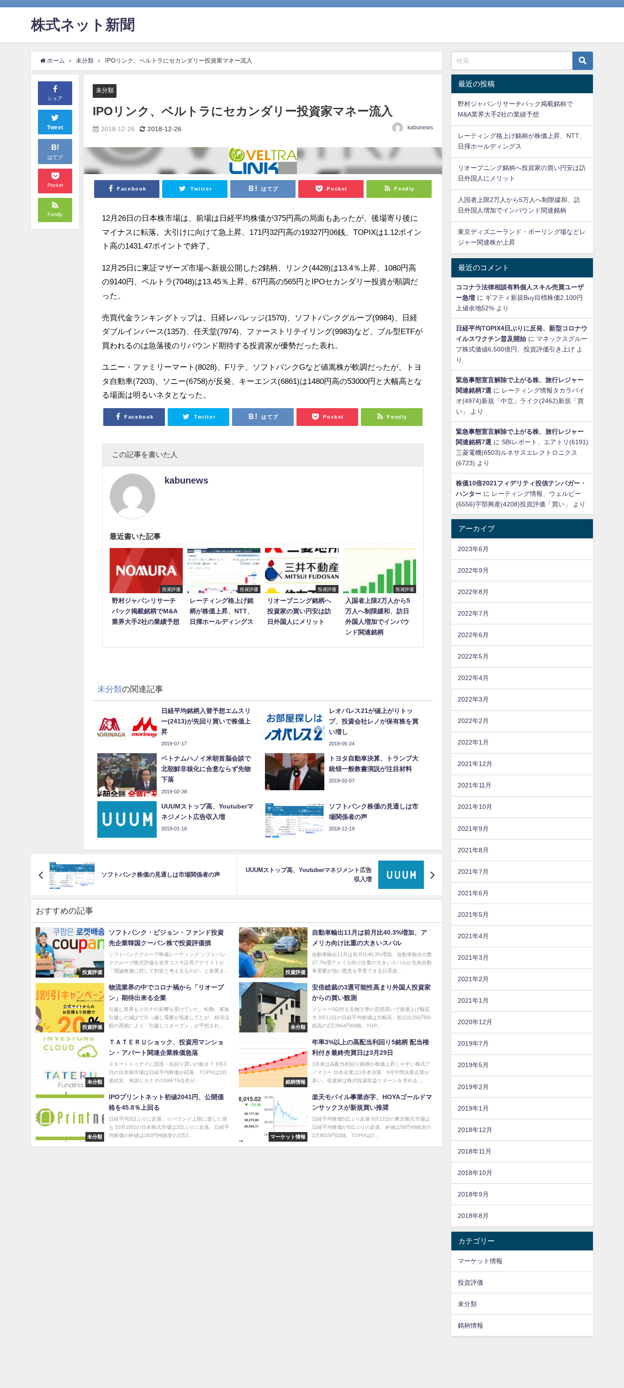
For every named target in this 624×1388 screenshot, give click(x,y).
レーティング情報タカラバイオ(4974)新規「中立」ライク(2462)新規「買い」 (520, 401)
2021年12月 (475, 763)
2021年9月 (473, 828)
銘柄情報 (470, 1325)
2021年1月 (473, 1000)
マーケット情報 (480, 1261)
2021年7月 (473, 871)
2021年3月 (473, 957)
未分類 (105, 90)
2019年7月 (473, 1043)
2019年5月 (473, 1065)
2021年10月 (475, 806)
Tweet (55, 127)
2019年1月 (473, 1108)
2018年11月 (475, 1151)
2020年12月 (475, 1022)
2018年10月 (475, 1173)
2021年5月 (473, 914)
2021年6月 (473, 893)
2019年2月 (473, 1087)
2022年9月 (473, 570)
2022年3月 (473, 699)
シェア (55, 98)
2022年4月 (473, 678)
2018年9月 (473, 1194)
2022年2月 (473, 721)
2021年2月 (473, 979)
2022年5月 (473, 656)
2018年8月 (473, 1216)
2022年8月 (473, 592)
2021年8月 (473, 850)
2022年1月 (473, 742)
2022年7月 (473, 613)
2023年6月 (473, 549)
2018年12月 (475, 1130)
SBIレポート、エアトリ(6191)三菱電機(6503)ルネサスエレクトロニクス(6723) (522, 452)
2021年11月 (475, 785)
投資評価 (470, 1282)
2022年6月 (473, 635)
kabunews (420, 127)
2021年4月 (473, 936)
